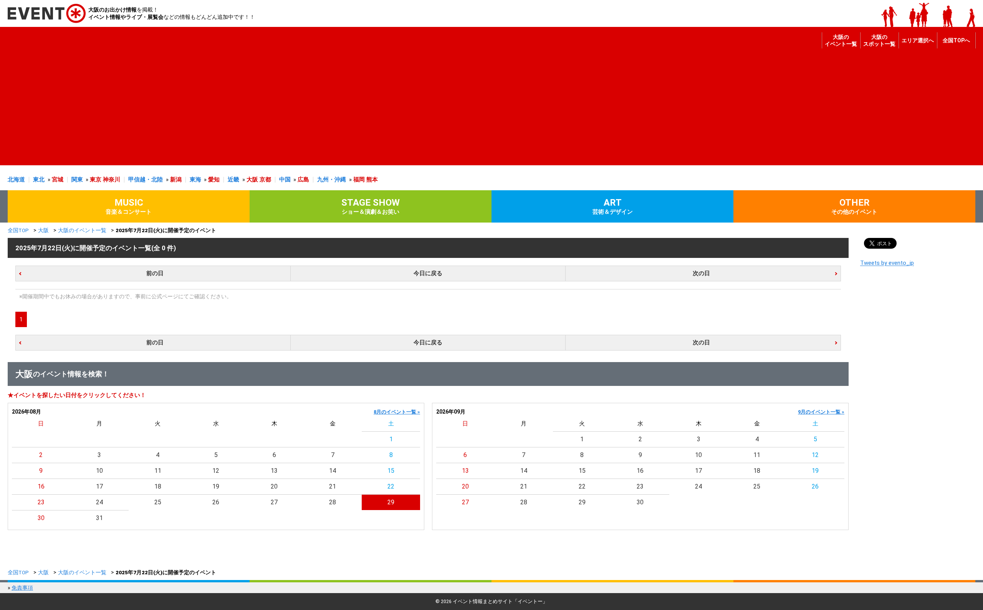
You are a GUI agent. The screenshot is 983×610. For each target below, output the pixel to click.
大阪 (252, 179)
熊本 (372, 179)
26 (215, 502)
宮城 (57, 179)
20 (274, 486)
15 (390, 470)
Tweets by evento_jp (887, 262)
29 (390, 502)
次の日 (701, 273)
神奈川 (111, 179)
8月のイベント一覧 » (397, 411)
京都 (265, 179)
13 (274, 470)
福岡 (359, 179)
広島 (303, 179)
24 (99, 502)
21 (332, 486)
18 (157, 486)
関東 (77, 179)
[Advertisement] (489, 111)
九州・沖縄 (331, 179)
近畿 (233, 179)
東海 (195, 179)
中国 (285, 179)
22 (390, 486)
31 (99, 518)
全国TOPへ (956, 40)
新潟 (176, 179)
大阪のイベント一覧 (841, 40)
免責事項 (22, 588)
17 (99, 486)
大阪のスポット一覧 (879, 40)
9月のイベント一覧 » (821, 411)
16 (41, 486)
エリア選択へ (918, 40)
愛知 (214, 179)
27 (274, 502)
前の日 (155, 273)
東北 (39, 179)
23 (41, 502)
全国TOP (18, 230)
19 (215, 486)
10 (99, 470)
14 (332, 470)
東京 (95, 179)
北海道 (16, 179)
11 (157, 470)
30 (41, 518)
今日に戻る (428, 273)
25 (157, 502)
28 (332, 502)
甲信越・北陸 (145, 179)
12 (215, 470)
